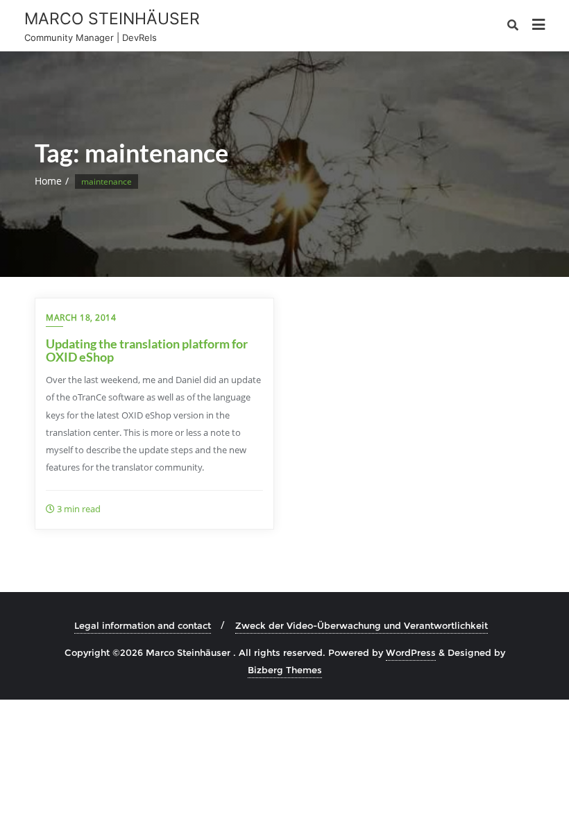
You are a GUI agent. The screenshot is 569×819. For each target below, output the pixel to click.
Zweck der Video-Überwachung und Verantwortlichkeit (361, 625)
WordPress (411, 652)
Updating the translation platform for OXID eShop (147, 350)
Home (48, 180)
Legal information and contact (142, 625)
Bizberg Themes (285, 669)
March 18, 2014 (81, 317)
